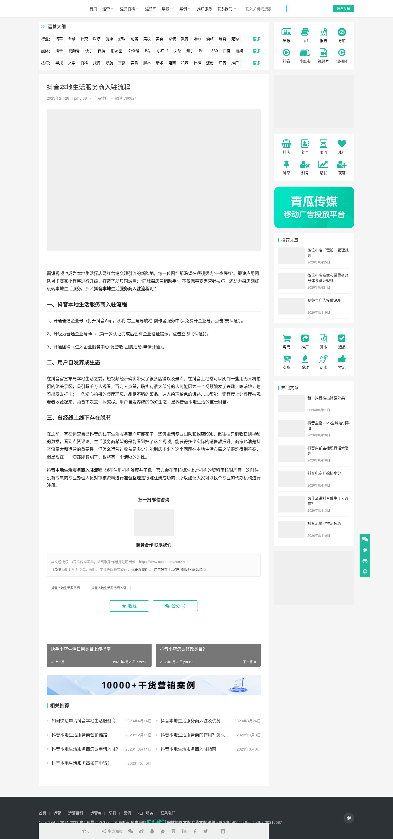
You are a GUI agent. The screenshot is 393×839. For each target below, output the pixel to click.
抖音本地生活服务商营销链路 (79, 735)
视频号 (74, 50)
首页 (93, 8)
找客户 (174, 569)
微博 (101, 50)
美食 (159, 38)
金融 (71, 38)
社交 (84, 38)
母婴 (222, 38)
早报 (165, 8)
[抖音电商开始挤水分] (291, 473)
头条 (177, 50)
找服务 (185, 569)
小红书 (162, 50)
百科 (84, 62)
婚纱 (197, 38)
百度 (226, 50)
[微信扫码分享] (131, 831)
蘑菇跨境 (199, 569)
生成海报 (115, 831)
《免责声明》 (61, 569)
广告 (222, 62)
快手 (89, 50)
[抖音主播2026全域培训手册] (291, 423)
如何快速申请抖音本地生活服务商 (84, 720)
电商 (172, 62)
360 (214, 50)
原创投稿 (343, 8)
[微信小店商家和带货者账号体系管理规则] (291, 275)
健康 (109, 38)
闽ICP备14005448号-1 (235, 822)
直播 (122, 62)
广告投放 (161, 569)
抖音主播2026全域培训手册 (328, 425)
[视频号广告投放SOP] (291, 300)
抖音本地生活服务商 (81, 304)
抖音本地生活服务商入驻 (117, 288)
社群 (197, 62)
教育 (184, 38)
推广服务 (204, 8)
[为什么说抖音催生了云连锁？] (291, 498)
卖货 (134, 62)
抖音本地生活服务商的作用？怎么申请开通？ (203, 735)
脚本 (147, 62)
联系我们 (224, 8)
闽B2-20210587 (268, 822)
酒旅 (210, 38)
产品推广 (101, 98)
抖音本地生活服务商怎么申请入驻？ (86, 749)
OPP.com (104, 822)
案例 (183, 8)
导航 (109, 62)
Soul (202, 50)
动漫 (134, 38)
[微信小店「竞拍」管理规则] (291, 250)
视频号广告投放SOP (324, 300)
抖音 (59, 50)
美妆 (147, 38)
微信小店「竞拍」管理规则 (328, 252)
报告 (97, 62)
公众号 (134, 50)
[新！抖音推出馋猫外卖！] (291, 398)
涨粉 (210, 62)
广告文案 (199, 822)
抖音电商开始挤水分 (324, 473)
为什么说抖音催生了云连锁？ (328, 500)
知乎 (190, 50)
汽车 (59, 38)
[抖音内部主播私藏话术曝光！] (291, 448)
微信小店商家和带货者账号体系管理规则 (328, 277)
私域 (184, 62)
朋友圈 (116, 50)
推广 (235, 62)
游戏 (122, 38)
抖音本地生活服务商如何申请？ (81, 763)
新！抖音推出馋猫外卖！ (328, 397)
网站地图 (174, 822)
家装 (172, 38)
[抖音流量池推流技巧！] (291, 523)
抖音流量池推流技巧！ (326, 523)
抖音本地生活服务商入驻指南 (188, 749)
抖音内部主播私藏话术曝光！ (328, 450)
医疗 (97, 38)
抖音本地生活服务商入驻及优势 (191, 720)
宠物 (235, 38)
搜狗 (239, 50)
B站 (148, 50)
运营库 (150, 8)
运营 (106, 8)
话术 (159, 62)
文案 (71, 62)
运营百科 (127, 8)
